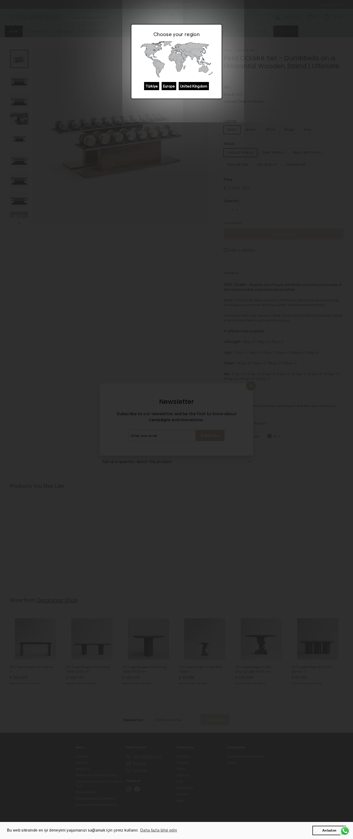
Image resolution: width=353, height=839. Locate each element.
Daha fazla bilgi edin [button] (158, 830)
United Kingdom (193, 86)
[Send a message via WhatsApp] (345, 831)
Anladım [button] (329, 830)
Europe (169, 86)
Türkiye (152, 86)
